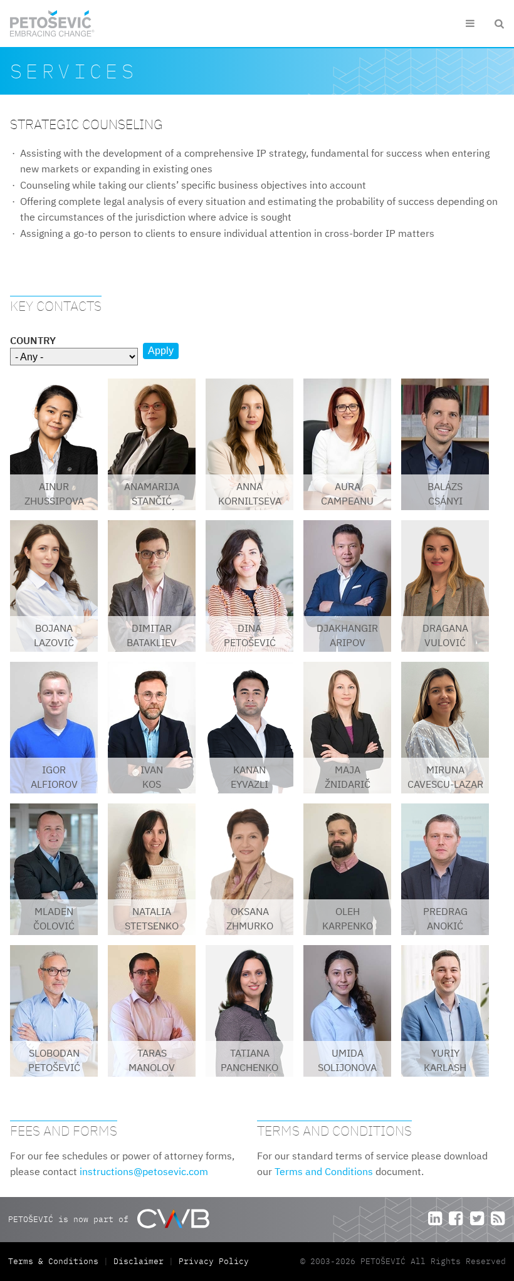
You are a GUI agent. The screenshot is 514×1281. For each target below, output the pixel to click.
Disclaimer (138, 1261)
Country (33, 340)
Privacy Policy (214, 1261)
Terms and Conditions (324, 1171)
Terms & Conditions (55, 1261)
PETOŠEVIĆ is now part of (71, 1218)
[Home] (52, 23)
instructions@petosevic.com (144, 1171)
